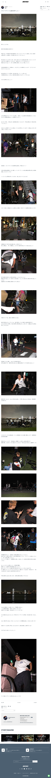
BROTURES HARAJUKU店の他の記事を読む (26, 722)
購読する (34, 761)
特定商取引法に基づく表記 (34, 773)
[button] (3, 2)
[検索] (14, 710)
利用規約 (15, 773)
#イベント (6, 707)
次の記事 (35, 702)
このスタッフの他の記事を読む (7, 721)
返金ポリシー (19, 773)
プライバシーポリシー (26, 773)
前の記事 (2, 702)
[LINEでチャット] (49, 776)
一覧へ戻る (19, 702)
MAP (31, 717)
